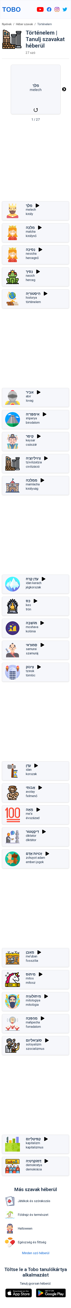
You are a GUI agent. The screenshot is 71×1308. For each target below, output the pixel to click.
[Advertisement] (35, 162)
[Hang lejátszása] (37, 205)
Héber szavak (24, 24)
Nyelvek (7, 24)
